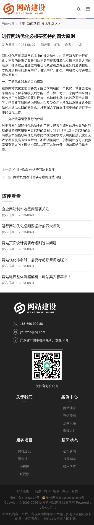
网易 (65, 491)
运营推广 (24, 459)
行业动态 (69, 459)
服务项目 (24, 440)
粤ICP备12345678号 (24, 498)
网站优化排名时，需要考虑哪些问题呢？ (35, 260)
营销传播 (69, 415)
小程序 (24, 466)
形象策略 (69, 423)
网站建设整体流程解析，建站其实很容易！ (36, 277)
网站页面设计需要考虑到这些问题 (37, 177)
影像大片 (69, 430)
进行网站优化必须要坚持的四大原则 (31, 226)
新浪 (38, 491)
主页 (22, 23)
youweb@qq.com (32, 332)
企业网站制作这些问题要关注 (34, 169)
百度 (74, 491)
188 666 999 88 (31, 323)
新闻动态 (33, 23)
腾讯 (47, 491)
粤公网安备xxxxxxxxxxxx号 (65, 498)
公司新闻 (69, 451)
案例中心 (69, 397)
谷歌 (56, 491)
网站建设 (69, 408)
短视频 (24, 474)
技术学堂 (48, 23)
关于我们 (24, 397)
